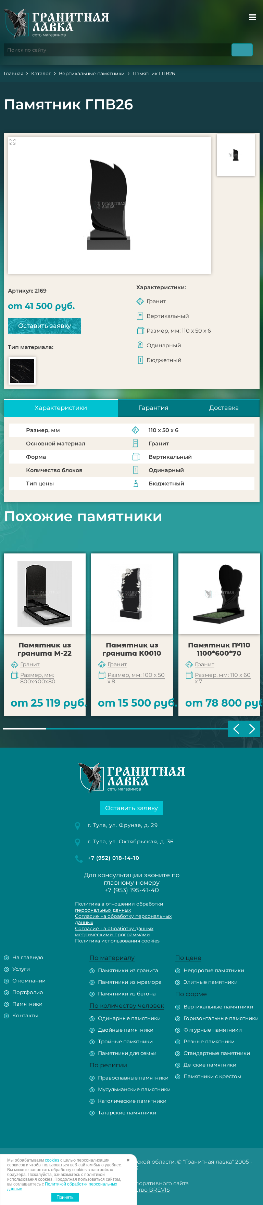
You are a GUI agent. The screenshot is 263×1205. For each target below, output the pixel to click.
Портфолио (27, 992)
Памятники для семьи (127, 1053)
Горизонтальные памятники (221, 1018)
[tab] (61, 408)
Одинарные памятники (129, 1018)
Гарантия (153, 408)
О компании (29, 980)
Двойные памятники (125, 1030)
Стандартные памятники (217, 1053)
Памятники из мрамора (130, 982)
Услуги (21, 969)
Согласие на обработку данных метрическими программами (114, 931)
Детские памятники (210, 1064)
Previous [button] (236, 729)
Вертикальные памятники (218, 1006)
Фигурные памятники (213, 1030)
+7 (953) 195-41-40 (131, 890)
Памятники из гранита (128, 970)
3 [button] (110, 728)
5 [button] (195, 728)
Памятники (27, 1004)
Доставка (224, 408)
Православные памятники (133, 1077)
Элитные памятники (211, 982)
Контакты (25, 1015)
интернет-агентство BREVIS (130, 1190)
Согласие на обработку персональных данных (123, 919)
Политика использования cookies (117, 941)
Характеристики (61, 408)
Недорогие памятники (214, 970)
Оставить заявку (44, 326)
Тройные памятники (125, 1041)
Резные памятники (209, 1041)
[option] (109, 205)
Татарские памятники (127, 1112)
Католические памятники (132, 1101)
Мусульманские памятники (134, 1089)
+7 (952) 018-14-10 (113, 858)
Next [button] (252, 729)
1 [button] (24, 728)
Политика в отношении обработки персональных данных (119, 907)
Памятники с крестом (212, 1076)
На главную (27, 957)
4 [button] (153, 728)
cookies (52, 1160)
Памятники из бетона (127, 993)
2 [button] (67, 728)
